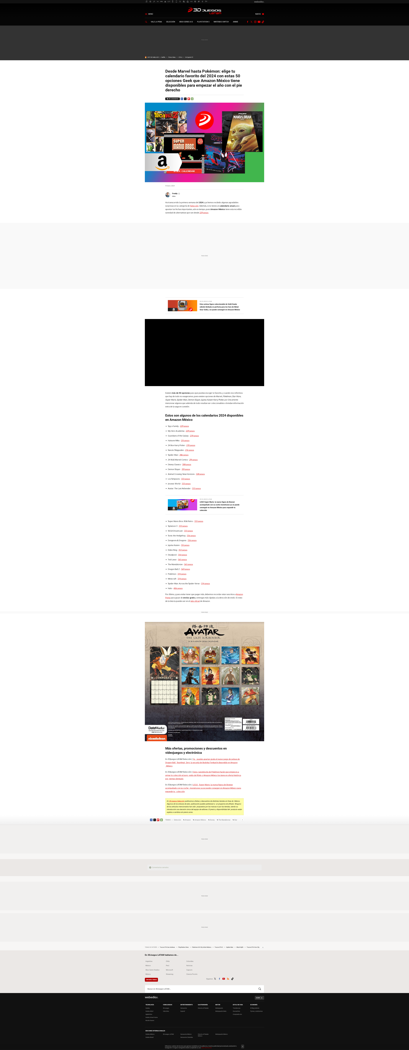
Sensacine (183, 1008)
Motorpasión (219, 1008)
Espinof (182, 1011)
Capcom (189, 970)
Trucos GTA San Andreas (167, 947)
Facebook (247, 22)
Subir (258, 998)
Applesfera (148, 1014)
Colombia (189, 961)
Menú (150, 14)
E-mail (192, 99)
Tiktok (263, 22)
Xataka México (149, 1034)
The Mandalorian (224, 820)
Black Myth (240, 947)
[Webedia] (151, 997)
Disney (212, 820)
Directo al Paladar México (203, 1035)
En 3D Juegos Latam (206, 301)
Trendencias (236, 1008)
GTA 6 (180, 57)
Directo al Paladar (203, 1008)
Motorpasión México (221, 1034)
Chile (168, 961)
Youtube (259, 22)
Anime (235, 22)
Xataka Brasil (149, 1037)
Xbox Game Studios (152, 970)
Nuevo (258, 14)
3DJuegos (166, 1008)
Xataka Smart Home (151, 1017)
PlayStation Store (183, 947)
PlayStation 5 (203, 22)
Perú (167, 966)
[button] (175, 193)
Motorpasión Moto (220, 1011)
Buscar (260, 989)
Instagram (255, 22)
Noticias (189, 966)
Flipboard (188, 99)
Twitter (251, 22)
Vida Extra (166, 1011)
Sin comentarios (174, 99)
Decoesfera (236, 1011)
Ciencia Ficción (191, 974)
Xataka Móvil (149, 1011)
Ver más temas (151, 979)
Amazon (188, 820)
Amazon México (200, 820)
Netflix (163, 57)
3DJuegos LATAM (204, 11)
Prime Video (172, 57)
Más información (207, 1048)
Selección (170, 22)
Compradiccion (237, 1014)
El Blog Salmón (254, 1008)
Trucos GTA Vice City (253, 947)
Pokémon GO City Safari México (202, 947)
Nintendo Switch (221, 22)
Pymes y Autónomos (256, 1011)
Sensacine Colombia (186, 1037)
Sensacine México (186, 1034)
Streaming (169, 974)
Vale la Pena (156, 22)
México (148, 966)
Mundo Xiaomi (149, 1020)
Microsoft (169, 970)
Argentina (148, 961)
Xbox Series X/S (186, 22)
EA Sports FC (189, 57)
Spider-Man (229, 947)
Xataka (147, 1008)
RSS (228, 978)
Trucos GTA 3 (219, 947)
